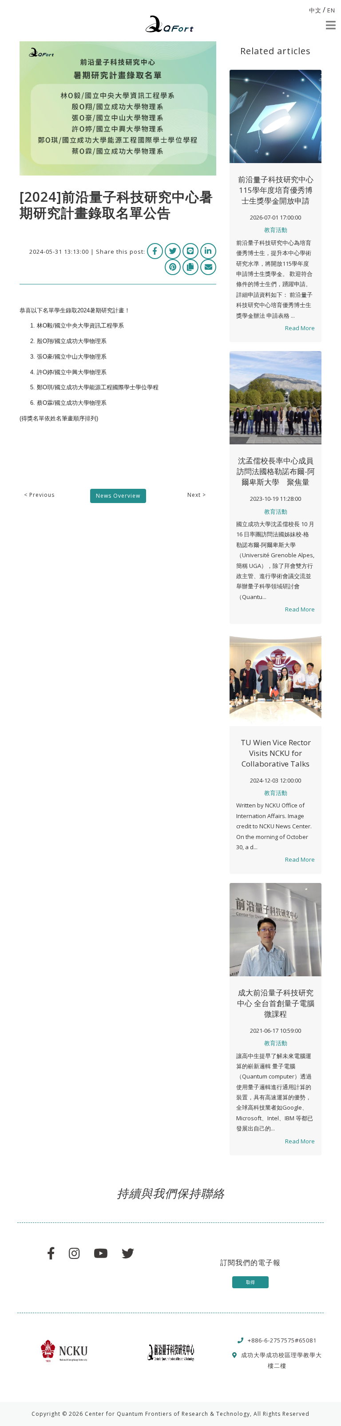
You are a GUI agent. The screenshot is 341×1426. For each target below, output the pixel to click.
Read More (300, 328)
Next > (196, 495)
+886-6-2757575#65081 (282, 1340)
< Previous (39, 495)
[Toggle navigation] (331, 25)
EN (331, 10)
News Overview (118, 495)
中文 (315, 10)
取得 (250, 1282)
